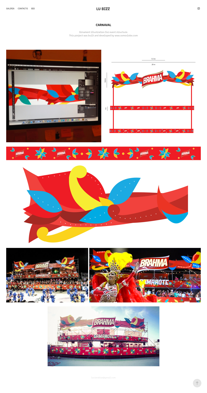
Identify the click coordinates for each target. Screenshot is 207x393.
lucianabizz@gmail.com (103, 377)
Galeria (10, 8)
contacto (23, 8)
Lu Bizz (103, 8)
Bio (33, 8)
